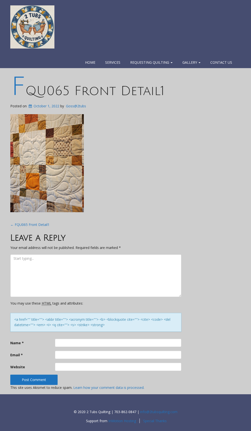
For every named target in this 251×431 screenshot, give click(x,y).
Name (17, 343)
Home (90, 62)
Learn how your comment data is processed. (108, 387)
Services (112, 62)
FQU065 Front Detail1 (87, 91)
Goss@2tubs (76, 106)
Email (16, 355)
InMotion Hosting (122, 421)
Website (17, 367)
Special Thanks (155, 421)
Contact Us (221, 62)
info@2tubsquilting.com (158, 411)
